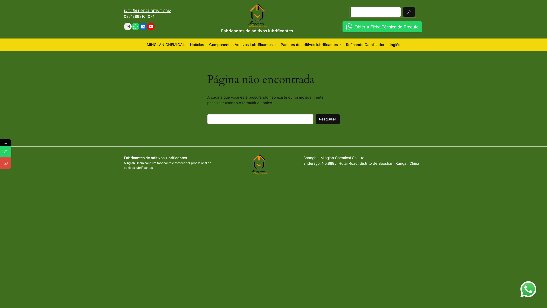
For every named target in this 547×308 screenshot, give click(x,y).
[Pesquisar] (409, 11)
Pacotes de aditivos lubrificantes (309, 45)
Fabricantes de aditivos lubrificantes (257, 30)
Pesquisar (327, 119)
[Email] (5, 163)
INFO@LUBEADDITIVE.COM (147, 11)
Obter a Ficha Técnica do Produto (386, 27)
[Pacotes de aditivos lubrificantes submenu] (340, 45)
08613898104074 (139, 16)
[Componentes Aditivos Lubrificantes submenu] (275, 45)
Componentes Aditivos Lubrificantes (241, 45)
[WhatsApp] (5, 151)
